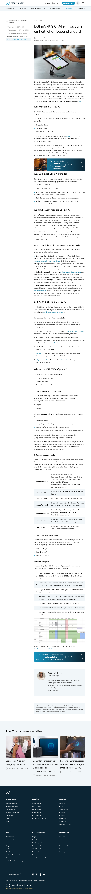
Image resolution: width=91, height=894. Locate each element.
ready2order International (14, 855)
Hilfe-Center (10, 837)
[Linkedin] (33, 874)
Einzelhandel (36, 806)
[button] (18, 21)
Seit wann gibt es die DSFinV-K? (17, 36)
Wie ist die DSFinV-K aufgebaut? (17, 39)
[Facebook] (40, 874)
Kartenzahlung (11, 809)
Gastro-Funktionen (12, 806)
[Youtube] (44, 874)
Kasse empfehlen (38, 855)
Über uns (62, 837)
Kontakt (47, 3)
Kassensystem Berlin (39, 819)
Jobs (60, 843)
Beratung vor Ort (38, 843)
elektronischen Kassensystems (70, 272)
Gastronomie (36, 803)
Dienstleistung (37, 809)
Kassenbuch (10, 815)
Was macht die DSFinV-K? (15, 27)
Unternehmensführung (38, 8)
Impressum (13, 880)
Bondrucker (63, 822)
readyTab (62, 806)
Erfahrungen (36, 815)
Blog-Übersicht (10, 8)
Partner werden (64, 846)
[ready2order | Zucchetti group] (20, 885)
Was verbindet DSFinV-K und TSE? (18, 30)
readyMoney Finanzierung (14, 861)
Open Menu (83, 3)
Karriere (61, 840)
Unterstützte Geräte (65, 825)
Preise (8, 822)
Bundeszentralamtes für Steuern (45, 649)
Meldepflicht (40, 353)
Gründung (23, 8)
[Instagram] (37, 874)
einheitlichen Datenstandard (75, 331)
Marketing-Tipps (55, 8)
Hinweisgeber (63, 852)
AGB (7, 880)
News (7, 858)
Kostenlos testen (68, 3)
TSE (80, 101)
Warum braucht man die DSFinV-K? (18, 33)
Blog (7, 846)
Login (58, 3)
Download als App (38, 846)
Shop (53, 3)
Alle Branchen (37, 812)
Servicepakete (10, 843)
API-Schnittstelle (37, 849)
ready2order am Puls (39, 858)
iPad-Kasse (62, 819)
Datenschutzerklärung (25, 880)
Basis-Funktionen (11, 803)
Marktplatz (35, 852)
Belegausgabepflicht (42, 360)
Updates (8, 852)
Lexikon (8, 849)
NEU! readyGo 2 (64, 809)
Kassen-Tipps (81, 8)
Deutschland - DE (14, 874)
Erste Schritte (10, 840)
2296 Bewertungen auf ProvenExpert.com (23, 888)
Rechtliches (68, 8)
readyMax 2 (62, 812)
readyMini (62, 815)
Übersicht (62, 803)
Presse (61, 849)
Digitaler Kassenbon (12, 812)
